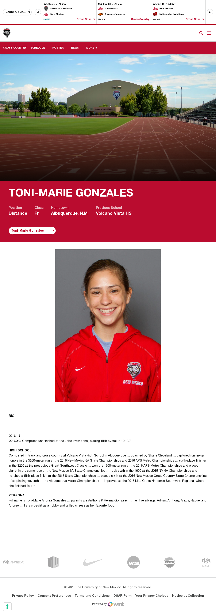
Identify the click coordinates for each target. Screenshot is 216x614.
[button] (38, 12)
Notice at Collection (188, 595)
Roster (59, 47)
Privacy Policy (23, 595)
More (90, 48)
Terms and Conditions (92, 595)
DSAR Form (122, 595)
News (75, 48)
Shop (194, 33)
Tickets (186, 33)
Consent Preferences (54, 595)
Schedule (37, 48)
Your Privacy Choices (151, 595)
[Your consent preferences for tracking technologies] (7, 607)
